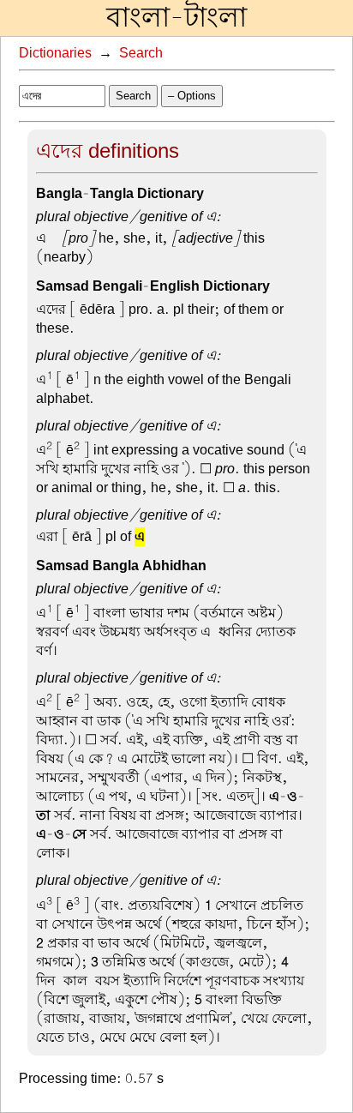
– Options (192, 95)
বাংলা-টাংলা (176, 18)
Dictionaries (55, 53)
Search (141, 53)
